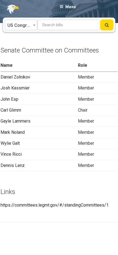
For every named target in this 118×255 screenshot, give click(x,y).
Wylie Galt (10, 143)
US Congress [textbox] (20, 25)
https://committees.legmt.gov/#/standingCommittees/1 (55, 205)
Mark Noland (13, 132)
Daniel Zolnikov (15, 77)
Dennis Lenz (13, 165)
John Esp (9, 99)
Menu (70, 7)
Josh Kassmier (15, 88)
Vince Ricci (11, 154)
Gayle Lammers (15, 121)
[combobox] (21, 24)
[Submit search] (106, 24)
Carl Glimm (11, 110)
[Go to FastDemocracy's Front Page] (10, 9)
